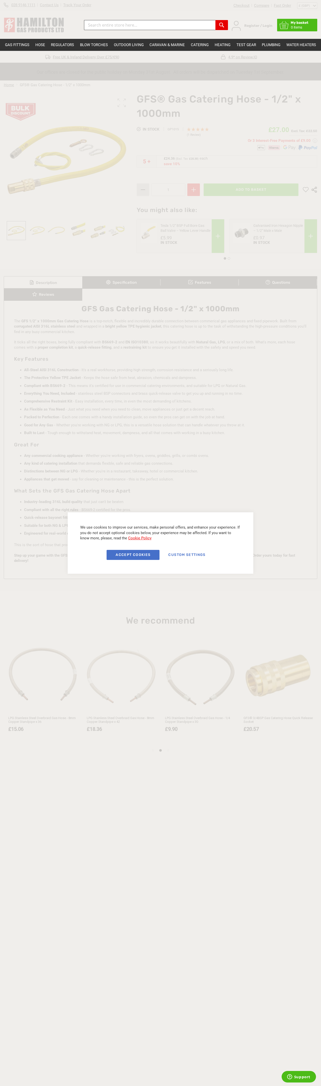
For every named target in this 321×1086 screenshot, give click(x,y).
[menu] (160, 45)
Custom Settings (186, 555)
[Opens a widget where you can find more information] (298, 1077)
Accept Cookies (133, 555)
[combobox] (149, 25)
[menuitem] (17, 45)
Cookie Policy (139, 538)
